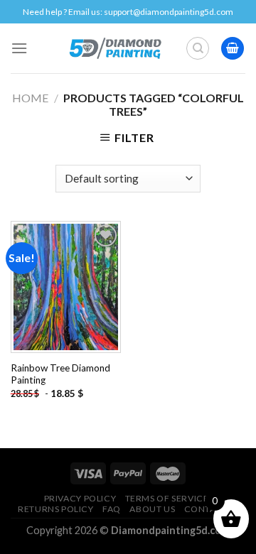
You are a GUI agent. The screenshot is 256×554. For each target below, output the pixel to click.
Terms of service (167, 498)
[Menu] (19, 48)
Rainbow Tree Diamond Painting (60, 374)
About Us (152, 509)
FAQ (111, 509)
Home (30, 97)
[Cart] (232, 48)
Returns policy (56, 509)
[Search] (197, 48)
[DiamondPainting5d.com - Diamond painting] (115, 48)
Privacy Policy (80, 498)
